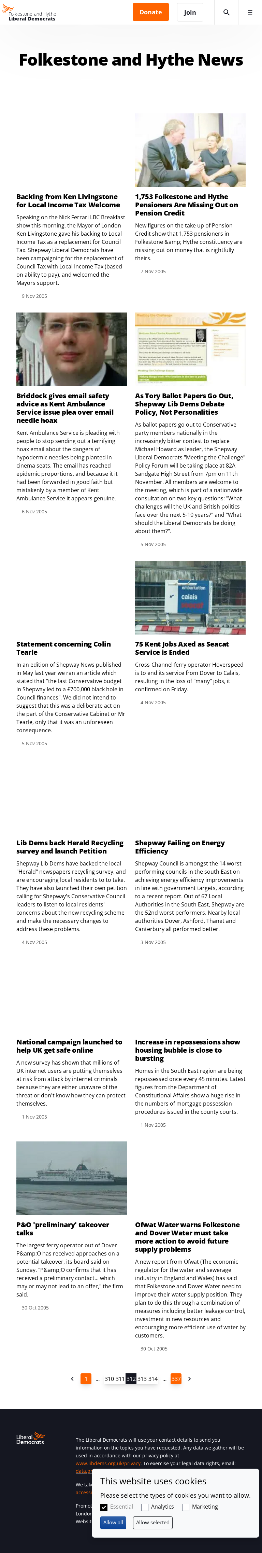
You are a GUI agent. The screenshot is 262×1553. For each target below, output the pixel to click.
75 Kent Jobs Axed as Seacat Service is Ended (182, 648)
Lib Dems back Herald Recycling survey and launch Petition (69, 847)
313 (142, 1379)
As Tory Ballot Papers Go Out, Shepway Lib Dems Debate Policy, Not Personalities (184, 404)
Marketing (205, 1506)
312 (131, 1379)
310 (109, 1379)
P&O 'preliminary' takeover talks (62, 1229)
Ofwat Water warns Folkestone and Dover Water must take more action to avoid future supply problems (187, 1237)
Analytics (162, 1506)
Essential (121, 1506)
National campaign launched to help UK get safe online (69, 1046)
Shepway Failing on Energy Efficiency (180, 847)
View (190, 431)
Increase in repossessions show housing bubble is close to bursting (187, 1050)
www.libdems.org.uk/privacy (108, 1463)
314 (153, 1379)
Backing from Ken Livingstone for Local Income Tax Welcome (68, 201)
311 (120, 1379)
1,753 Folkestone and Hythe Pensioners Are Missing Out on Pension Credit (186, 205)
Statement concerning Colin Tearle (63, 648)
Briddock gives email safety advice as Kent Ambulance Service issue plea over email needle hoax (64, 408)
